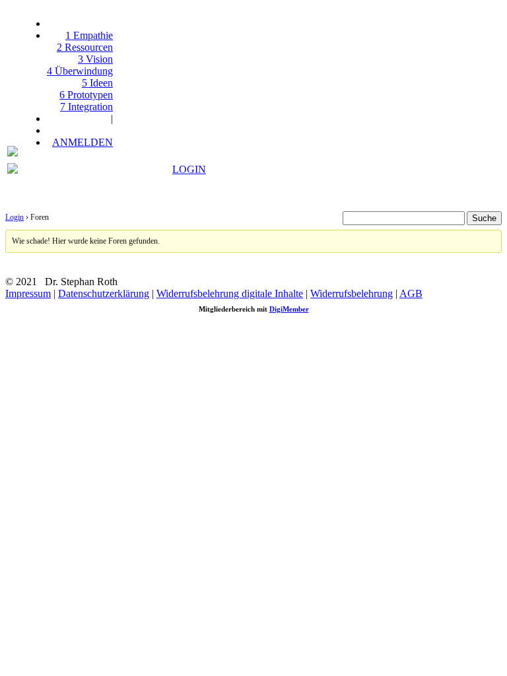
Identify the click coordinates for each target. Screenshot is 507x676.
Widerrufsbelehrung (351, 293)
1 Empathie (89, 35)
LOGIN (189, 169)
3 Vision (95, 59)
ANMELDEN (82, 142)
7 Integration (86, 106)
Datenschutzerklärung (103, 293)
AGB (410, 293)
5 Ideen (97, 82)
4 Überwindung (80, 71)
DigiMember (289, 309)
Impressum (28, 293)
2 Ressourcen (85, 47)
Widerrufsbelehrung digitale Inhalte (229, 293)
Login (14, 217)
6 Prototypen (86, 94)
